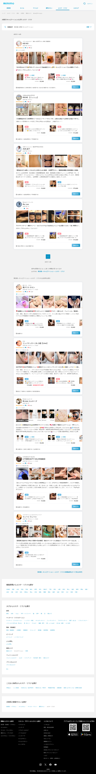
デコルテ (34, 623)
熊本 (63, 592)
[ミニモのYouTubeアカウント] (55, 765)
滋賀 (86, 589)
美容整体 (46, 630)
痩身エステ (9, 651)
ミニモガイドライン (49, 744)
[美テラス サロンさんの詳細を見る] (48, 309)
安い (7, 669)
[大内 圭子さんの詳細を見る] (48, 171)
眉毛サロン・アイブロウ (7, 733)
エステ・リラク (11, 13)
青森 (13, 589)
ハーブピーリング (18, 637)
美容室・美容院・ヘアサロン (8, 724)
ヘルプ (45, 755)
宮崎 (71, 592)
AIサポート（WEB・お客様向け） (52, 758)
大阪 (12, 592)
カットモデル (21, 744)
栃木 (31, 589)
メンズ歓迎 (16, 687)
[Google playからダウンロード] (86, 734)
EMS (27, 651)
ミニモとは (46, 724)
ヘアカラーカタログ (23, 730)
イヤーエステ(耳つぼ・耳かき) (14, 623)
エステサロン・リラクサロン (8, 735)
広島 (35, 592)
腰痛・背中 (41, 623)
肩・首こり (27, 623)
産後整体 (52, 630)
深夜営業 (59, 687)
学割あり (8, 687)
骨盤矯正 (25, 630)
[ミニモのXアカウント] (45, 765)
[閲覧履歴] (84, 3)
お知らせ (46, 730)
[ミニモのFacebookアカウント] (50, 765)
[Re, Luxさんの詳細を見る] (48, 224)
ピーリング (9, 637)
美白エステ (46, 658)
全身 (12, 613)
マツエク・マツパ (32, 706)
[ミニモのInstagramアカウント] (40, 765)
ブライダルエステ (10, 665)
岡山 (31, 592)
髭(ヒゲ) (50, 613)
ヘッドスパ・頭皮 (28, 620)
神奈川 (45, 589)
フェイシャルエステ (11, 658)
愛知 (82, 589)
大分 (67, 592)
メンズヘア (21, 727)
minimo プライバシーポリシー (51, 750)
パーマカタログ (22, 733)
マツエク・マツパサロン (7, 730)
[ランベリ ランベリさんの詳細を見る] (48, 540)
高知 (49, 592)
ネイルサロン (22, 706)
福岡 (53, 592)
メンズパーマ (21, 735)
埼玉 (40, 589)
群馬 (35, 589)
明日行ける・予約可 (41, 687)
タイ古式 (68, 623)
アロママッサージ (62, 620)
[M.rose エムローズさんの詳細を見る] (48, 424)
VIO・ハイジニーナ (26, 613)
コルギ (20, 658)
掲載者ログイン (48, 741)
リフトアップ (27, 658)
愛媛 (45, 592)
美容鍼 (39, 630)
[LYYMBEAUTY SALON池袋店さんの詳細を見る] (48, 482)
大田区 (22, 13)
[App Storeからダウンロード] (73, 734)
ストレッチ (33, 630)
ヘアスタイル (21, 724)
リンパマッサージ (51, 620)
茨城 (27, 589)
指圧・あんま (72, 620)
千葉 (50, 589)
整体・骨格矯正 (10, 630)
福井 (73, 589)
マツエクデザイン (22, 741)
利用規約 (46, 747)
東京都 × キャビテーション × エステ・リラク (51, 271)
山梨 (59, 589)
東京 (55, 589)
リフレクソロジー (82, 620)
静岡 (77, 589)
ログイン (90, 4)
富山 (68, 589)
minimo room (47, 733)
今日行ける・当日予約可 (27, 687)
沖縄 (76, 592)
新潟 (64, 589)
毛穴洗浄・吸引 (37, 658)
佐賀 (58, 592)
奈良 (21, 592)
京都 (7, 592)
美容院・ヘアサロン (11, 706)
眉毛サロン (42, 706)
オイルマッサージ (40, 620)
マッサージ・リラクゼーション (14, 620)
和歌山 (26, 592)
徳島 (40, 592)
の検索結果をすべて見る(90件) (60, 572)
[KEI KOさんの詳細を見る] (48, 64)
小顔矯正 (18, 630)
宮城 (22, 589)
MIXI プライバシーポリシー (50, 752)
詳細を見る (76, 87)
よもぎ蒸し (9, 644)
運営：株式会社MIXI (49, 727)
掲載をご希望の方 (48, 735)
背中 (37, 613)
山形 (17, 589)
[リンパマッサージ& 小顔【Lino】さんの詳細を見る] (48, 366)
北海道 (8, 589)
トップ (3, 13)
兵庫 (16, 592)
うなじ (17, 613)
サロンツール (47, 738)
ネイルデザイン (22, 738)
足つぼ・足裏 (60, 623)
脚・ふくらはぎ (50, 623)
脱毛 (7, 613)
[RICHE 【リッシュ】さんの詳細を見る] (48, 117)
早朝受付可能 (51, 687)
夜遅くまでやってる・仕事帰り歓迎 (73, 687)
